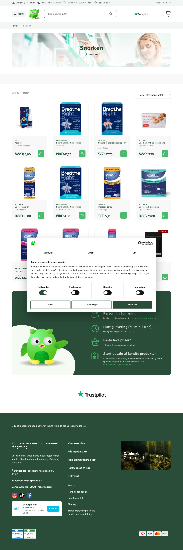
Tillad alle (132, 304)
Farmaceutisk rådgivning (51, 3)
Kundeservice (76, 443)
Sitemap (72, 504)
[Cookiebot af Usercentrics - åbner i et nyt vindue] (140, 243)
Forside (15, 25)
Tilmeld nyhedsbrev (163, 3)
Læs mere (165, 277)
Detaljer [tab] (92, 253)
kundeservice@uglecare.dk (143, 318)
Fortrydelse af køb (79, 467)
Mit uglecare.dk (77, 451)
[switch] (75, 292)
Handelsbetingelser (78, 491)
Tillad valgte (91, 304)
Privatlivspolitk (75, 498)
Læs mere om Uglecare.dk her (117, 364)
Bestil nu (53, 508)
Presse (71, 485)
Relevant (73, 476)
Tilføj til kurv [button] (41, 153)
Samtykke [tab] (49, 253)
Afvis (50, 304)
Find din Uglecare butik (82, 459)
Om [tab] (134, 253)
